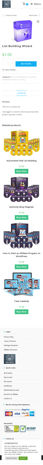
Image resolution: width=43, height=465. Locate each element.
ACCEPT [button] (23, 458)
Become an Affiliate (11, 394)
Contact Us (8, 398)
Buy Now (26, 64)
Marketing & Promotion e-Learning (13, 80)
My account (8, 377)
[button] (38, 21)
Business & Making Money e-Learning (23, 77)
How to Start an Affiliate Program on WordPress (21, 255)
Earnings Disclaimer (11, 345)
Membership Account (11, 390)
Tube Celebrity (21, 301)
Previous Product (11, 15)
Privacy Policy (9, 337)
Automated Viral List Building (22, 161)
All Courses (8, 381)
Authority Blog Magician (21, 207)
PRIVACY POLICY (11, 458)
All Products (8, 373)
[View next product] (39, 15)
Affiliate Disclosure (10, 350)
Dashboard (8, 386)
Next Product (33, 15)
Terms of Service (10, 341)
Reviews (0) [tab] (22, 93)
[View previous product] (3, 15)
